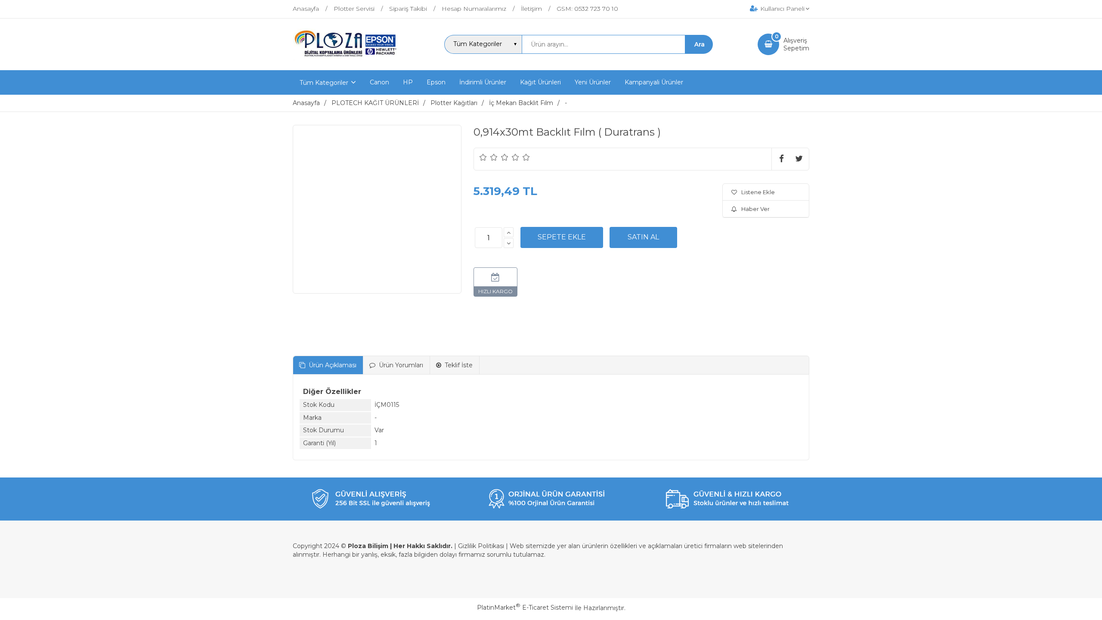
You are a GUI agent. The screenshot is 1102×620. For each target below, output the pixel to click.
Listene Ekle (758, 192)
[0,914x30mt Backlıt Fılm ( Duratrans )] (377, 209)
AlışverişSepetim (796, 44)
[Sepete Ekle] (561, 237)
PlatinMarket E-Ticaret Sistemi (525, 607)
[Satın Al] (643, 237)
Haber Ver (755, 208)
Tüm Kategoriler (324, 83)
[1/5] (483, 157)
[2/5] (488, 157)
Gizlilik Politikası (481, 546)
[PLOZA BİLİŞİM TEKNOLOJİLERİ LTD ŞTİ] (346, 62)
